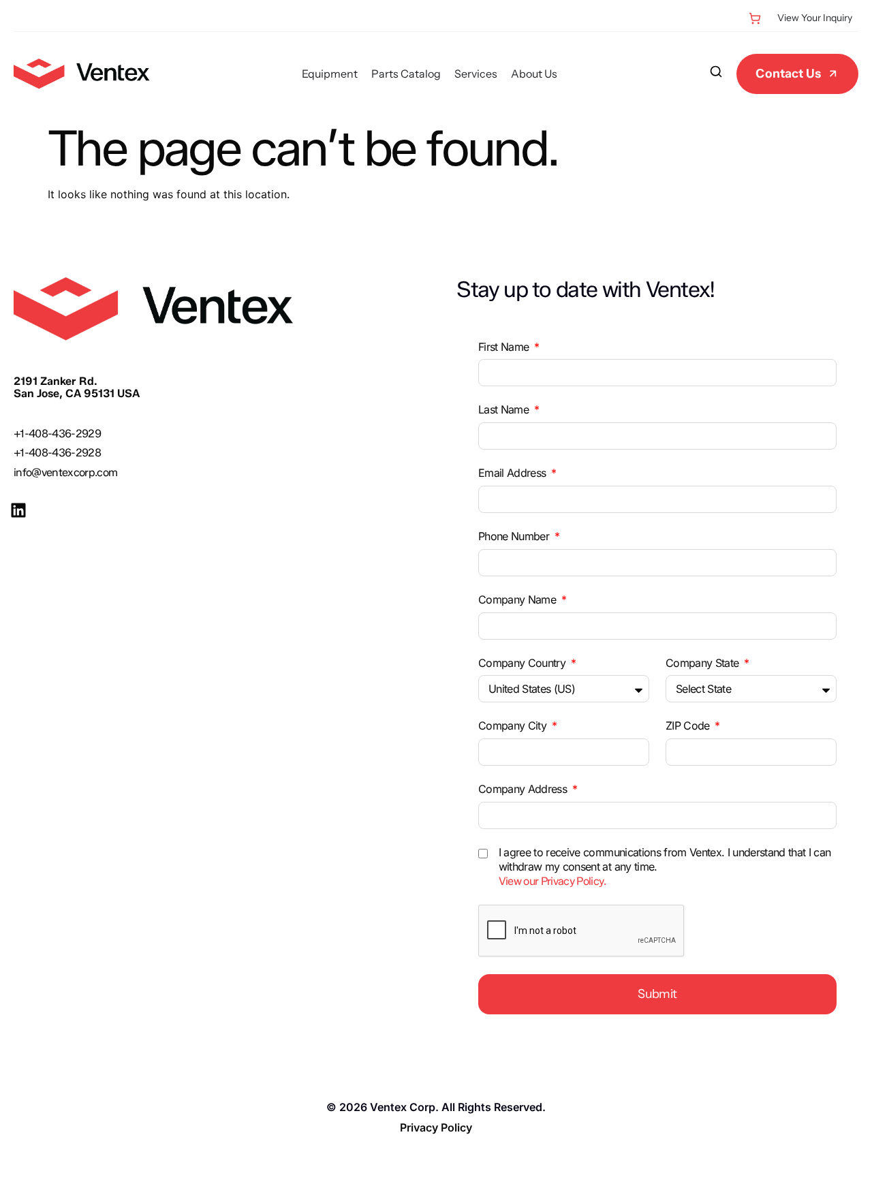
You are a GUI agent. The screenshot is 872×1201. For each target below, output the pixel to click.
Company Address (524, 789)
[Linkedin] (18, 510)
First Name (505, 347)
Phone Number (515, 536)
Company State (704, 663)
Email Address (513, 473)
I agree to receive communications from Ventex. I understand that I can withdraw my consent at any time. (665, 866)
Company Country (523, 663)
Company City (513, 725)
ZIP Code (689, 725)
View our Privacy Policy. (552, 881)
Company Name (518, 599)
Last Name (504, 409)
